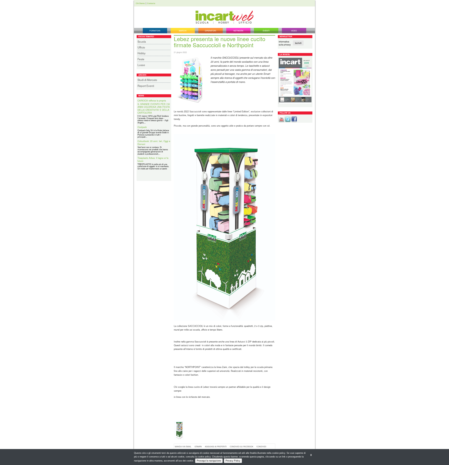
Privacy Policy (233, 460)
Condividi (261, 446)
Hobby (142, 53)
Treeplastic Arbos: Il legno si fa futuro (153, 156)
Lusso (141, 65)
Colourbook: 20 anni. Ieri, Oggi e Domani (154, 139)
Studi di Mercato (147, 80)
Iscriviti (298, 42)
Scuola (142, 41)
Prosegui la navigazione (209, 460)
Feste (141, 59)
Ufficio (141, 47)
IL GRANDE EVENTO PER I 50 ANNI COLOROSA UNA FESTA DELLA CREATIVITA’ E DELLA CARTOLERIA (154, 105)
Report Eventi (146, 86)
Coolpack (142, 123)
